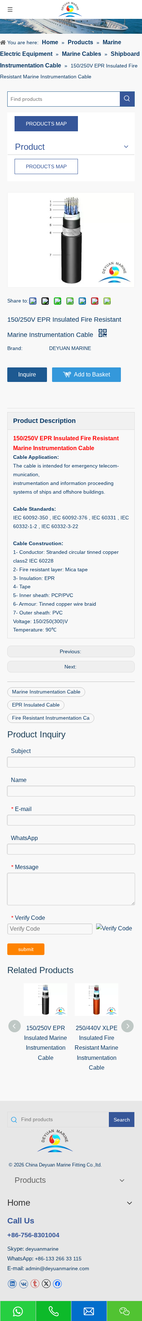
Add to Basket (92, 374)
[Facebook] (57, 1283)
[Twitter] (46, 1283)
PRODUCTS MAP (46, 124)
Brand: (15, 348)
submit (25, 949)
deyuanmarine (42, 1249)
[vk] (23, 1283)
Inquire (27, 374)
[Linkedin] (12, 1283)
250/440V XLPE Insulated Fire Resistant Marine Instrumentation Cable (96, 1048)
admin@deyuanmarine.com (57, 1268)
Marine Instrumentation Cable (46, 692)
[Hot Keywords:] (127, 99)
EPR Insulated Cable (36, 705)
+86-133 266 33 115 (58, 1259)
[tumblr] (34, 1283)
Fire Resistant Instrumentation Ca (51, 718)
